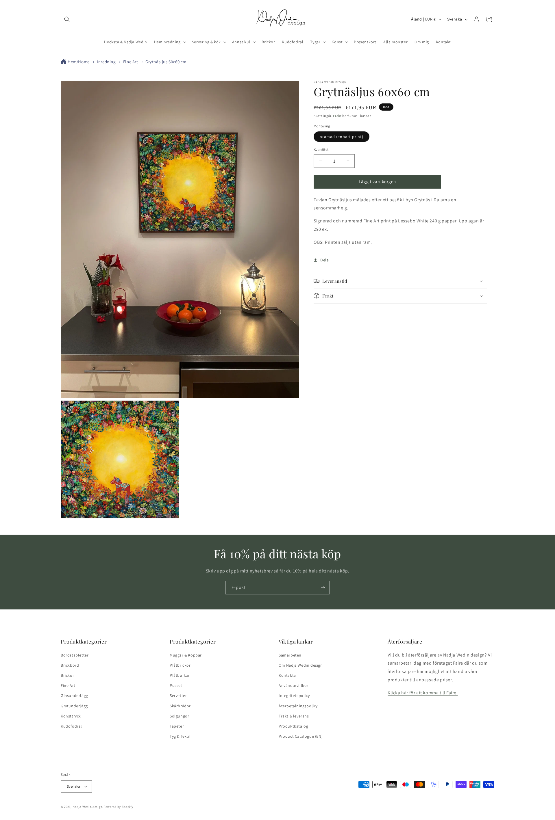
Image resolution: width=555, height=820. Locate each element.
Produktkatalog (293, 726)
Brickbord (70, 665)
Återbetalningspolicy (298, 706)
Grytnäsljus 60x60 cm (165, 61)
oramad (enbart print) (341, 136)
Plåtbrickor (180, 665)
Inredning (106, 61)
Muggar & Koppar (186, 655)
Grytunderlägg (74, 706)
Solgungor (179, 716)
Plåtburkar (180, 675)
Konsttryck (71, 716)
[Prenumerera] (323, 587)
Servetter (178, 695)
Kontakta (287, 675)
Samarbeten (290, 655)
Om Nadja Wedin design (301, 665)
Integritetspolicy (294, 695)
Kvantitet (321, 149)
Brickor (67, 675)
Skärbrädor (180, 706)
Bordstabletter (74, 655)
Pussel (176, 685)
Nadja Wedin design (88, 807)
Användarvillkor (293, 685)
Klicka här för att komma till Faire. (423, 693)
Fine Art (130, 61)
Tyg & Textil (180, 736)
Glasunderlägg (74, 695)
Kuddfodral (71, 726)
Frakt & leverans (294, 716)
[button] (67, 19)
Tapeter (177, 726)
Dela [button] (324, 259)
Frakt (337, 116)
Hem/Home (79, 61)
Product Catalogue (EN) (301, 736)
